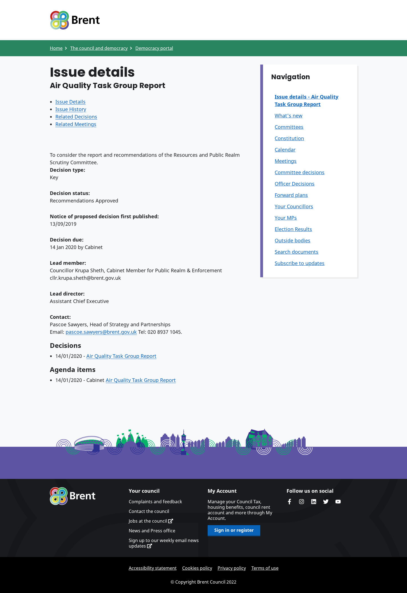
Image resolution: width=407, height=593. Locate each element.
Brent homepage (73, 496)
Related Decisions (76, 116)
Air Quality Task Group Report (121, 356)
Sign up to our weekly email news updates (164, 543)
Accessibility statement (153, 568)
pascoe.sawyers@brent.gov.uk (101, 331)
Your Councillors (294, 206)
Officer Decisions (295, 183)
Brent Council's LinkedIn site (313, 501)
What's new (288, 115)
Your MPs (286, 217)
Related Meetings (75, 124)
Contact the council (149, 511)
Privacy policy (232, 568)
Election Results (293, 229)
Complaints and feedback (155, 501)
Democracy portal (154, 48)
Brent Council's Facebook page (289, 501)
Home (56, 48)
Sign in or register (234, 530)
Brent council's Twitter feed (326, 501)
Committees (289, 127)
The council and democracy (99, 48)
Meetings (286, 161)
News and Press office (152, 530)
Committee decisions (299, 172)
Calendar (285, 149)
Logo (75, 20)
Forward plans (291, 195)
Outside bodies (292, 240)
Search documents (296, 251)
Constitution (289, 138)
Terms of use (265, 568)
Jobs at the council (148, 521)
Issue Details (70, 101)
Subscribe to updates (299, 263)
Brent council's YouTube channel (338, 501)
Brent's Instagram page (301, 501)
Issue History (70, 109)
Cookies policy (197, 568)
